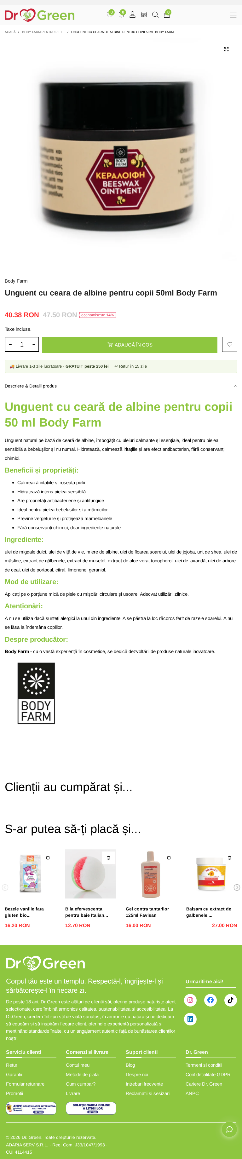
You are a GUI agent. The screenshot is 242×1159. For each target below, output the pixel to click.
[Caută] (155, 15)
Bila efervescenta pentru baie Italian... (86, 912)
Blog (130, 1065)
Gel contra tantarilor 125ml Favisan (147, 912)
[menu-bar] (233, 15)
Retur (11, 1065)
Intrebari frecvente (144, 1084)
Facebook (210, 1000)
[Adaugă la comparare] (48, 858)
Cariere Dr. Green (204, 1084)
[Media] (226, 49)
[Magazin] (144, 15)
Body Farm (16, 281)
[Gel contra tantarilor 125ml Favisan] (151, 873)
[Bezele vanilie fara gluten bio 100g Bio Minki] (30, 873)
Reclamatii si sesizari (148, 1093)
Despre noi (137, 1074)
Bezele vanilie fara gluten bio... (24, 912)
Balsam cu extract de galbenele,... (208, 912)
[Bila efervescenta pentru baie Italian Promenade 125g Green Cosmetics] (90, 873)
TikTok (230, 1000)
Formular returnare (25, 1084)
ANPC (192, 1093)
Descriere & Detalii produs (31, 385)
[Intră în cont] (132, 15)
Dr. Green (31, 1137)
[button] (10, 344)
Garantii (14, 1074)
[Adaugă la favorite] (229, 344)
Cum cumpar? (80, 1084)
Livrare (73, 1093)
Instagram (190, 1000)
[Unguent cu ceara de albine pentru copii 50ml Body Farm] (121, 154)
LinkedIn (190, 1019)
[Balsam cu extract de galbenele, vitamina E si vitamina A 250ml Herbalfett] (211, 873)
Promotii (14, 1093)
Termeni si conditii (204, 1065)
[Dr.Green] (39, 15)
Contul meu (77, 1065)
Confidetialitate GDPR (208, 1074)
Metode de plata (82, 1074)
